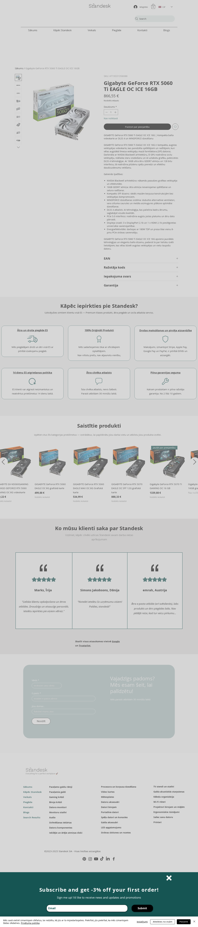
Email (49, 902)
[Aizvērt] (194, 922)
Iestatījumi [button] (142, 921)
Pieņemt (183, 921)
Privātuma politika (30, 923)
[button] (169, 878)
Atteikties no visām (162, 921)
